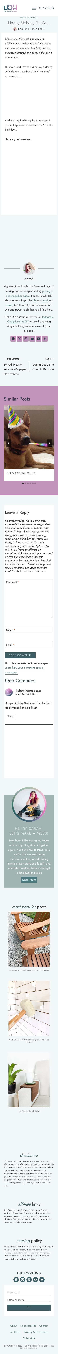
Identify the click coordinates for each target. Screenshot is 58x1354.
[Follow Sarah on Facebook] (13, 339)
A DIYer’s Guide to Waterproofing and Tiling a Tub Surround (29, 1040)
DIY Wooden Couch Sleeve (29, 1111)
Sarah (25, 29)
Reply (10, 716)
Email (10, 645)
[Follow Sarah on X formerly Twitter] (19, 339)
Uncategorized (29, 17)
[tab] (23, 483)
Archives (15, 1332)
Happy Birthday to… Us (21, 473)
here (5, 1185)
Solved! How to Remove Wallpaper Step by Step (15, 366)
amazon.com (46, 1219)
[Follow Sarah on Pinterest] (38, 339)
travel (9, 305)
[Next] (49, 443)
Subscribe (29, 1338)
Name (10, 630)
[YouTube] (35, 1279)
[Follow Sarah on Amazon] (45, 339)
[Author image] (15, 29)
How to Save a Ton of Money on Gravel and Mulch (29, 970)
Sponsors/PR (28, 1326)
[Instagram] (22, 1279)
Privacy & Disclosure (36, 1332)
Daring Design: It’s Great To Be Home (43, 364)
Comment (12, 582)
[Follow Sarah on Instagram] (26, 339)
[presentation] (29, 437)
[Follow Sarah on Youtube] (32, 339)
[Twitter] (42, 1279)
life (35, 300)
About (13, 1326)
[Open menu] (34, 8)
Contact (43, 1326)
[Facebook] (16, 1279)
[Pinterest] (29, 1279)
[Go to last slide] (8, 443)
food (45, 300)
